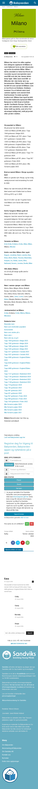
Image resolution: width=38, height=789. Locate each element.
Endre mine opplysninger (10, 761)
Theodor (21, 258)
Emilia (6, 313)
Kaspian (7, 261)
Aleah (15, 258)
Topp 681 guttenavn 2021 (13, 390)
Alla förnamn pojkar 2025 (13, 404)
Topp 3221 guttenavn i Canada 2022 (16, 354)
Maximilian (27, 258)
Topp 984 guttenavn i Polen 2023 (15, 399)
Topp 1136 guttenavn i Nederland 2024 (17, 377)
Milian (30, 244)
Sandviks (5, 667)
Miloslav (12, 247)
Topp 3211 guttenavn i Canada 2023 (16, 352)
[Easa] (19, 564)
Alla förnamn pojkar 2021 (13, 413)
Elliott (10, 258)
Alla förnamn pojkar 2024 (13, 407)
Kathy (6, 534)
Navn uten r (8, 335)
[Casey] (8, 607)
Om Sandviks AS (8, 751)
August (6, 255)
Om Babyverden (7, 745)
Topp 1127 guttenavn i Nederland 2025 (17, 374)
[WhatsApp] (27, 543)
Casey (17, 605)
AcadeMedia (21, 674)
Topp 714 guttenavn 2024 (13, 385)
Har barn (19, 488)
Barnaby (17, 614)
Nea (29, 255)
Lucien (21, 296)
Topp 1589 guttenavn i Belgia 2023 (16, 346)
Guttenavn (10, 7)
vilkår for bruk (24, 517)
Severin (13, 263)
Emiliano (15, 244)
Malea (6, 299)
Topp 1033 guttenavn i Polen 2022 (16, 402)
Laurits (20, 261)
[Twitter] (18, 543)
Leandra (24, 255)
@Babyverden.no (19, 643)
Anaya (17, 623)
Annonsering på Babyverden (11, 748)
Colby (17, 596)
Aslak (15, 261)
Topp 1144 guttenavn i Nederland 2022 (17, 382)
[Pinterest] (23, 543)
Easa (6, 578)
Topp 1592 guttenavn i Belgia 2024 (16, 343)
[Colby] (8, 598)
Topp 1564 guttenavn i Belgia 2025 (16, 341)
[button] (3, 3)
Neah (19, 255)
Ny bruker (5, 758)
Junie (16, 296)
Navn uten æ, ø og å (11, 338)
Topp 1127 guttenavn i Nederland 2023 (17, 379)
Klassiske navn (9, 324)
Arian (6, 258)
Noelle (26, 263)
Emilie (17, 313)
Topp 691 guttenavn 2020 (13, 393)
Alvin (25, 261)
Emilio (21, 244)
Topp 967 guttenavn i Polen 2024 (15, 396)
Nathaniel (7, 263)
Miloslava (7, 316)
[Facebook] (13, 543)
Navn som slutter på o (12, 332)
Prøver (19, 480)
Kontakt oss (6, 755)
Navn (3, 7)
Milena (22, 313)
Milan (25, 244)
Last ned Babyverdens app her (14, 437)
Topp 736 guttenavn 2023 (13, 388)
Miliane (27, 313)
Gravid (19, 484)
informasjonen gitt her (20, 497)
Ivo (11, 261)
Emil (5, 244)
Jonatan (20, 263)
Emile (10, 244)
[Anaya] (8, 625)
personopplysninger (9, 696)
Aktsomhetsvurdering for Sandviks (14, 700)
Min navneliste (21, 46)
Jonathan (13, 255)
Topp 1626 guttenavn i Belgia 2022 (16, 349)
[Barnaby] (8, 616)
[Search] (35, 3)
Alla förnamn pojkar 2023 (13, 410)
